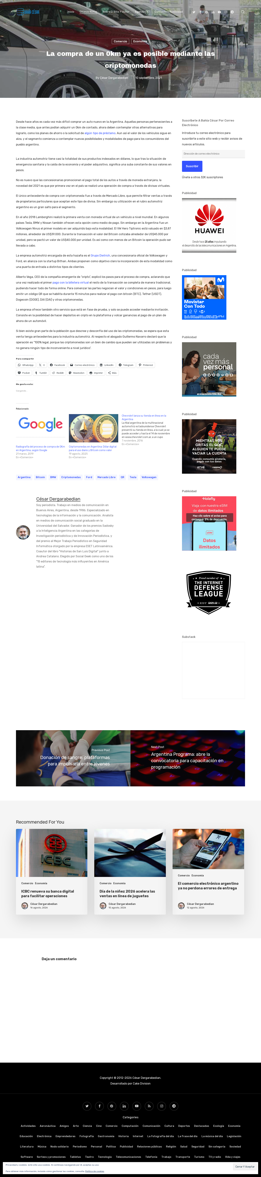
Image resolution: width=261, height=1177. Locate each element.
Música (42, 1146)
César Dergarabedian (114, 78)
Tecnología (105, 1157)
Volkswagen (149, 477)
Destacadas (201, 1126)
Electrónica (44, 1136)
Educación (26, 1136)
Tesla (133, 477)
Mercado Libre (106, 477)
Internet (138, 1136)
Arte (76, 1126)
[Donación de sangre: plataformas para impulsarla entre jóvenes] (73, 758)
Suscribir (192, 166)
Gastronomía (106, 1136)
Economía (140, 41)
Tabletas (75, 1157)
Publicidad (126, 1146)
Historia (123, 1136)
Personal (96, 1146)
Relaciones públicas (149, 1146)
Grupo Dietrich (100, 255)
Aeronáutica (48, 1126)
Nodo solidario (59, 1146)
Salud (183, 1146)
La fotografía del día (160, 1136)
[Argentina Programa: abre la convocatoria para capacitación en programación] (187, 758)
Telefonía (151, 1157)
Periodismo (80, 1146)
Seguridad (197, 1146)
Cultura (169, 1126)
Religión (171, 1146)
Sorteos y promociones (51, 1157)
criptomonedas (71, 477)
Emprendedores (65, 1136)
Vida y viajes (232, 1157)
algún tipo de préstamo (100, 133)
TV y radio (214, 1157)
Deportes (184, 1126)
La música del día (212, 1136)
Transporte (182, 1157)
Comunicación (151, 1126)
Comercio (120, 41)
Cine (99, 1126)
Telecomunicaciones (128, 1157)
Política (111, 1146)
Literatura (27, 1146)
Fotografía (87, 1136)
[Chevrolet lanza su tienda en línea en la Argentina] (148, 430)
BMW (53, 477)
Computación (130, 1126)
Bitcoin (40, 477)
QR (122, 477)
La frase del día (187, 1136)
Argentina (24, 477)
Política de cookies (94, 1171)
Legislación (234, 1136)
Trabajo (166, 1157)
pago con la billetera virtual (71, 282)
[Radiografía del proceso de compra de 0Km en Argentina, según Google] (40, 428)
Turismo (199, 1157)
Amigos (64, 1126)
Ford (89, 477)
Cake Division (141, 1083)
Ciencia (87, 1126)
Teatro (89, 1157)
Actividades (28, 1126)
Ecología (218, 1126)
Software (27, 1157)
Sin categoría (216, 1146)
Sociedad (235, 1146)
